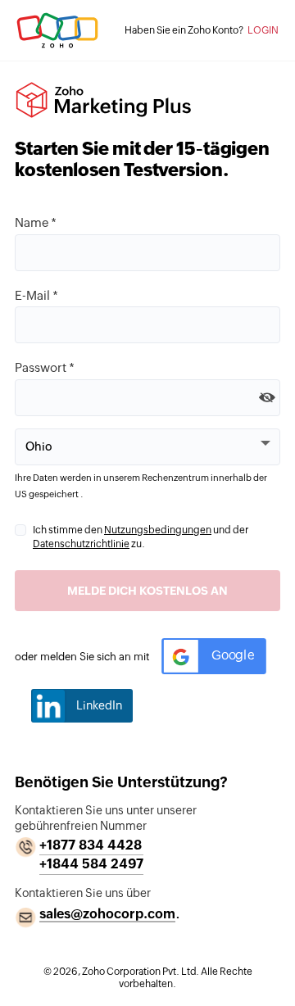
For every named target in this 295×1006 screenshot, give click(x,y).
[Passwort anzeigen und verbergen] (267, 396)
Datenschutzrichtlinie (81, 544)
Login (263, 30)
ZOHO (57, 30)
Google (233, 655)
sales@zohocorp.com (107, 914)
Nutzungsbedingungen (157, 530)
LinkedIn (99, 705)
